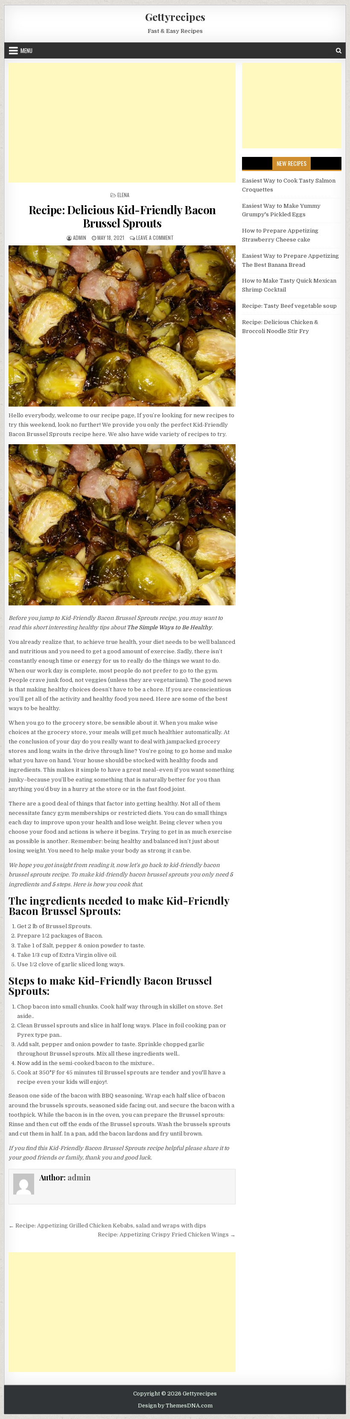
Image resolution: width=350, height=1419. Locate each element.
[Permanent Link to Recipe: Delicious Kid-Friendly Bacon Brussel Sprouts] (122, 326)
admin (79, 237)
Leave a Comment (155, 237)
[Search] (338, 50)
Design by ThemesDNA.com (175, 1406)
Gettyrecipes (175, 17)
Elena (123, 194)
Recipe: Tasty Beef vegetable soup (289, 306)
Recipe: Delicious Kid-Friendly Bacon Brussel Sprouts (122, 216)
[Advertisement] (122, 123)
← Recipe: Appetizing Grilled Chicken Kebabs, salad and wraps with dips (107, 1225)
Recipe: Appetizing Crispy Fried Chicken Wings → (167, 1234)
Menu (26, 50)
